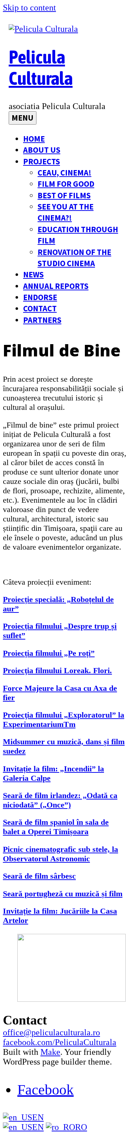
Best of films (64, 195)
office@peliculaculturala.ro (51, 1032)
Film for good (66, 184)
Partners (42, 320)
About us (41, 150)
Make (50, 1052)
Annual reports (55, 286)
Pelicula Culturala (41, 67)
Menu (23, 118)
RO (81, 1127)
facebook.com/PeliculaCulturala (59, 1042)
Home (34, 139)
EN (38, 1117)
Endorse (40, 297)
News (33, 274)
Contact (40, 308)
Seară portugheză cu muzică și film (62, 893)
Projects (41, 161)
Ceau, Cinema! (64, 173)
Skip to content (29, 7)
